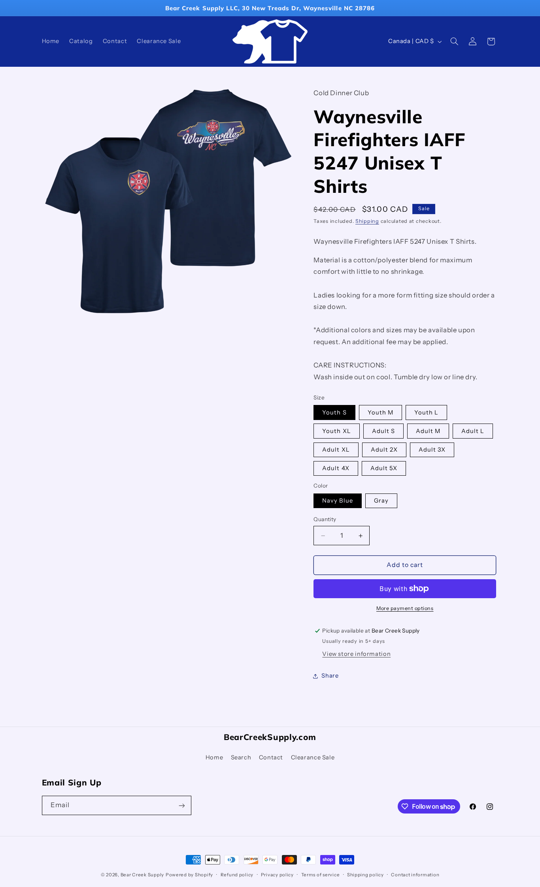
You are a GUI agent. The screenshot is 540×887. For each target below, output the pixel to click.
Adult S (383, 431)
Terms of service (320, 875)
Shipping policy (365, 875)
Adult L (472, 431)
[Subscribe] (181, 805)
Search (241, 757)
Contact (271, 757)
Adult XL (335, 449)
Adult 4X (335, 468)
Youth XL (336, 431)
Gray (381, 500)
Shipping (367, 221)
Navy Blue (337, 500)
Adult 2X (384, 449)
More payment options (405, 608)
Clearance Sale (313, 757)
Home (214, 757)
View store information (356, 653)
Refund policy (237, 875)
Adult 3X (432, 449)
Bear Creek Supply (142, 875)
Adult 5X (383, 468)
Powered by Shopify (189, 875)
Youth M (380, 412)
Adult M (428, 431)
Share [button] (329, 676)
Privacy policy (277, 875)
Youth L (426, 412)
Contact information (415, 875)
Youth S (334, 412)
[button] (454, 41)
